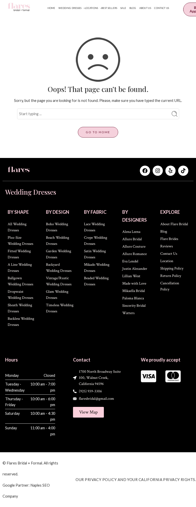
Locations (91, 8)
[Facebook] (145, 171)
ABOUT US (145, 8)
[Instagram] (158, 171)
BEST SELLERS (109, 8)
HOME (51, 8)
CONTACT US (161, 8)
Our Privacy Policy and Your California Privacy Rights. (136, 479)
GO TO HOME (98, 132)
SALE (123, 8)
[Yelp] (170, 171)
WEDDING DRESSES (69, 8)
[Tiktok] (183, 171)
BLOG (132, 8)
